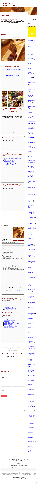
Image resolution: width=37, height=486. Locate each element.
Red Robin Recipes (30, 341)
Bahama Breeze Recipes (30, 63)
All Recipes (18, 463)
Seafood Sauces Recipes (30, 371)
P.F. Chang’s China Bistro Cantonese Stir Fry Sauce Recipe (11, 323)
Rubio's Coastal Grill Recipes (31, 348)
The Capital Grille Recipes (30, 410)
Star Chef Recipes (30, 390)
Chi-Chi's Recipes (30, 138)
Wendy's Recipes (29, 442)
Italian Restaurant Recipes (31, 230)
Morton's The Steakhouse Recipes (31, 289)
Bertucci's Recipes (30, 81)
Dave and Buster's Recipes (31, 171)
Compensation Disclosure (25, 478)
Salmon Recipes (29, 359)
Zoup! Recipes (29, 451)
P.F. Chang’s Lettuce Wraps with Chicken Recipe (10, 324)
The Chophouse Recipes (30, 411)
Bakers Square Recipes (30, 67)
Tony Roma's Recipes (30, 428)
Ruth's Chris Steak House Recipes (31, 354)
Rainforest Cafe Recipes (30, 337)
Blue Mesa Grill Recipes (30, 91)
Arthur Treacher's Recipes (30, 58)
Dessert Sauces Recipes (30, 176)
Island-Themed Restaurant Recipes (32, 228)
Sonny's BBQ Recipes (30, 385)
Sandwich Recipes (30, 366)
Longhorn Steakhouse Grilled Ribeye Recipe (9, 160)
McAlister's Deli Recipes (30, 276)
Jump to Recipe (4, 34)
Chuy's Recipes (29, 151)
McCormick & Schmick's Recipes (31, 277)
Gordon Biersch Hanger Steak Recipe (9, 161)
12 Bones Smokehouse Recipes (31, 40)
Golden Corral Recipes (30, 201)
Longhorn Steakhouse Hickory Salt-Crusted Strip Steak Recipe (12, 165)
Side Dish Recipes (30, 379)
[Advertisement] (7, 218)
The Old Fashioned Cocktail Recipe (8, 197)
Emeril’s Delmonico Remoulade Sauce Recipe (10, 308)
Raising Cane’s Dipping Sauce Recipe (9, 305)
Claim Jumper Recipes (30, 155)
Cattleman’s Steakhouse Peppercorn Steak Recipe (10, 163)
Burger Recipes (29, 112)
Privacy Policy (21, 478)
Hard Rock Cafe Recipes (30, 213)
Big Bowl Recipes (29, 84)
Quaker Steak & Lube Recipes (31, 336)
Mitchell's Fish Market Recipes (31, 285)
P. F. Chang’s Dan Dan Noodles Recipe (9, 322)
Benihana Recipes (30, 78)
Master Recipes (29, 273)
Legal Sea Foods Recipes (30, 255)
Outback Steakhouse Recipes (31, 302)
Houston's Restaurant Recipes (31, 223)
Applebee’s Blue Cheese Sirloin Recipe (9, 164)
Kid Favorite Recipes (30, 244)
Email (15, 387)
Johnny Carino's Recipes (30, 239)
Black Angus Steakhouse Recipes (31, 89)
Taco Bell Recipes (30, 402)
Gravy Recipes (29, 204)
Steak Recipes (29, 393)
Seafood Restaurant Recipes (31, 370)
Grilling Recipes (29, 207)
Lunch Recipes (29, 267)
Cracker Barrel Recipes (30, 166)
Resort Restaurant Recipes (31, 342)
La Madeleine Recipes (30, 250)
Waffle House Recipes (30, 436)
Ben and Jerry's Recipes (30, 77)
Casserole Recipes (30, 127)
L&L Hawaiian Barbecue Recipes (31, 249)
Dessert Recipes (29, 175)
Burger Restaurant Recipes (31, 113)
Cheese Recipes (29, 133)
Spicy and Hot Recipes (30, 389)
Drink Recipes (29, 186)
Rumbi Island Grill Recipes (31, 353)
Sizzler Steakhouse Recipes (31, 380)
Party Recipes (29, 314)
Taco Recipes (29, 405)
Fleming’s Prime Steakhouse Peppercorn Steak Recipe (11, 162)
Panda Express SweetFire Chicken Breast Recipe (10, 328)
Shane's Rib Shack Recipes (31, 375)
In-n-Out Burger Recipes (30, 227)
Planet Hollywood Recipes (30, 328)
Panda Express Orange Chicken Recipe (9, 327)
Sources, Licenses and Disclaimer (15, 478)
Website (3, 390)
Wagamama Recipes (30, 437)
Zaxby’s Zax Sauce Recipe (7, 306)
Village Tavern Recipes (30, 433)
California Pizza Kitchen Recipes (31, 121)
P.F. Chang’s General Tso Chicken (8, 321)
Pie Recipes (29, 323)
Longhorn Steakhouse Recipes (31, 261)
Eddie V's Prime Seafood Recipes (31, 187)
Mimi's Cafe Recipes (30, 284)
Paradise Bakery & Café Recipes (31, 313)
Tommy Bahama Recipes (30, 427)
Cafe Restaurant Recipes (30, 116)
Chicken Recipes (29, 141)
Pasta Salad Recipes (30, 318)
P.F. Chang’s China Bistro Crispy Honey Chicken (10, 320)
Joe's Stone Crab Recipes (30, 238)
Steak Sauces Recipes (30, 394)
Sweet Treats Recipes (30, 401)
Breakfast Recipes (30, 102)
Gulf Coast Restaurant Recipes (31, 212)
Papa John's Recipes (30, 307)
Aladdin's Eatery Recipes (30, 46)
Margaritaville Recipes (30, 272)
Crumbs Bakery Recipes (30, 167)
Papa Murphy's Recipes (30, 308)
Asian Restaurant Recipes (30, 59)
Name (3, 387)
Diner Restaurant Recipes (30, 177)
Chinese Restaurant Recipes (31, 147)
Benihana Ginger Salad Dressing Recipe (9, 318)
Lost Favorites (29, 262)
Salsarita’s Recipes (30, 360)
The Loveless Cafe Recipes (31, 415)
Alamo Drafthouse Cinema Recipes (32, 47)
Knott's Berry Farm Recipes (31, 245)
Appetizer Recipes (30, 54)
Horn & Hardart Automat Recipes (31, 217)
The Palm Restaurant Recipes (31, 422)
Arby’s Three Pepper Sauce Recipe (8, 307)
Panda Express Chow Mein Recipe (8, 325)
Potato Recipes (29, 333)
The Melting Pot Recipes (30, 416)
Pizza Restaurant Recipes (30, 327)
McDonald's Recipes (30, 279)
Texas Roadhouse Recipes (31, 406)
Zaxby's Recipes (29, 450)
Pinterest (15, 132)
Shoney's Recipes (30, 376)
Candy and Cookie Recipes (31, 123)
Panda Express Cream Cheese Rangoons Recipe (10, 326)
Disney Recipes (29, 183)
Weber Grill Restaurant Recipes (31, 441)
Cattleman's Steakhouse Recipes (31, 128)
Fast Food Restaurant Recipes (31, 194)
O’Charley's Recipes (30, 297)
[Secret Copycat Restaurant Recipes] (17, 5)
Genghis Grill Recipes (30, 200)
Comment (3, 377)
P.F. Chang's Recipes (30, 303)
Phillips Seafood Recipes (30, 322)
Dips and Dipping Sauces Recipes (31, 181)
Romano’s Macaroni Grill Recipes (31, 346)
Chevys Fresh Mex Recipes (31, 137)
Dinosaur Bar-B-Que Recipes (31, 180)
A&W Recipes (29, 41)
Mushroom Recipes (30, 291)
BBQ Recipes (29, 72)
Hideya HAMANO (10, 345)
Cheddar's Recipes (30, 132)
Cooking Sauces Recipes (30, 162)
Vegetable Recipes (30, 432)
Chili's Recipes (29, 146)
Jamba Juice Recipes (30, 234)
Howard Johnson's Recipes (31, 224)
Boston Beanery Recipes (30, 96)
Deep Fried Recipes (30, 172)
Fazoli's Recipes (29, 195)
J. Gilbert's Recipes (30, 233)
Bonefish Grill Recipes (30, 95)
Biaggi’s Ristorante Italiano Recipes (32, 82)
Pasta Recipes (29, 317)
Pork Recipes (29, 332)
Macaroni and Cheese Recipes (31, 268)
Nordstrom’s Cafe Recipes (31, 296)
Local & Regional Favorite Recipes (31, 256)
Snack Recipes (29, 384)
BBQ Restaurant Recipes (30, 73)
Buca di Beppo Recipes (30, 108)
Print (19, 238)
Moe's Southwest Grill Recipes (31, 288)
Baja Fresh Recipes (30, 64)
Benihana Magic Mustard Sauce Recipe (9, 319)
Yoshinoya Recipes (30, 447)
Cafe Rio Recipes (30, 117)
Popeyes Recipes (30, 331)
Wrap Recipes (29, 446)
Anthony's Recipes (30, 53)
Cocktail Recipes (29, 156)
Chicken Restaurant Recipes (31, 142)
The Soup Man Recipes (30, 423)
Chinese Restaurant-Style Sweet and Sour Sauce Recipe (11, 309)
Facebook (11, 132)
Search (34, 19)
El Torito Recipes (29, 189)
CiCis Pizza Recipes (30, 152)
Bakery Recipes (29, 68)
